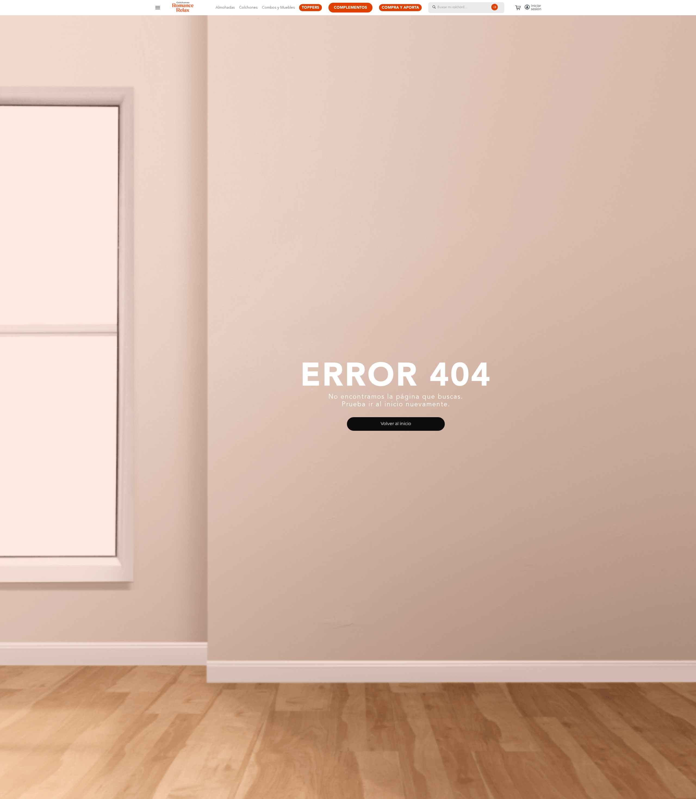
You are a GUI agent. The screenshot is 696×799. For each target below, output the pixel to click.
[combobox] (471, 7)
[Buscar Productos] (495, 7)
